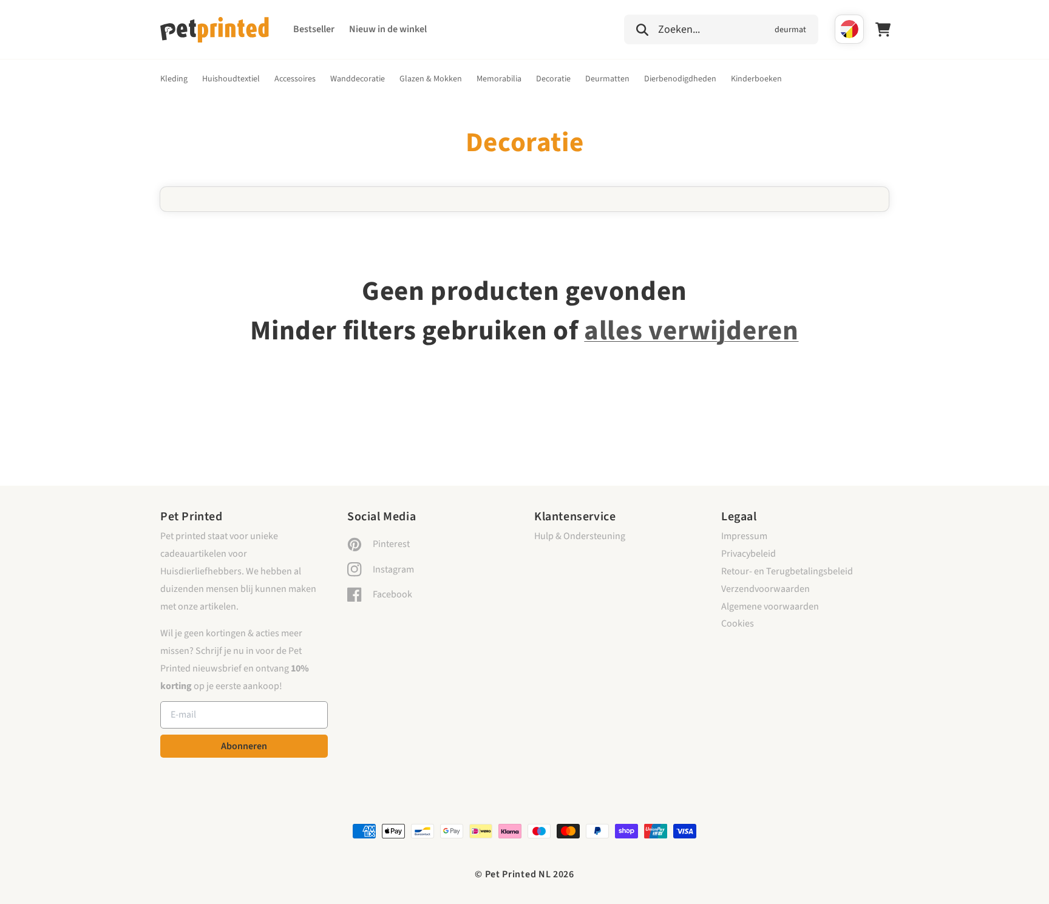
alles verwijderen (691, 330)
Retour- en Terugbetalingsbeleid (787, 571)
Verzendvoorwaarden (765, 589)
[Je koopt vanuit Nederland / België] (849, 29)
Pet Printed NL (518, 874)
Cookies (737, 623)
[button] (721, 28)
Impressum (744, 536)
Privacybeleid (748, 553)
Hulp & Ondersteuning (579, 536)
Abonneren (244, 746)
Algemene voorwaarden (770, 606)
